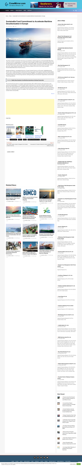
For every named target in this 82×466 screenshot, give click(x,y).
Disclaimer (67, 461)
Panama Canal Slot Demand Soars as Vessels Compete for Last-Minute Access (68, 398)
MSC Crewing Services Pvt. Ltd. (65, 136)
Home (13, 461)
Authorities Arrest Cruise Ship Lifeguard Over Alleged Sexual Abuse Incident (68, 421)
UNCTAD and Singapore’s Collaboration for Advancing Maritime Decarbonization (29, 217)
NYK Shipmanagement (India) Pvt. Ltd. (66, 99)
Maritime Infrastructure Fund (33, 139)
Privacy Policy (52, 461)
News (11, 10)
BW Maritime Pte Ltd (62, 87)
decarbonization (13, 139)
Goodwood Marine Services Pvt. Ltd (65, 251)
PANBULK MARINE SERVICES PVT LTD (66, 285)
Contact (30, 10)
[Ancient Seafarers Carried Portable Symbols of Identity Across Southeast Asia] (60, 409)
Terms (46, 461)
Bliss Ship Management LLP (64, 65)
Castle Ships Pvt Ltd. (62, 296)
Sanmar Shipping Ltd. (62, 226)
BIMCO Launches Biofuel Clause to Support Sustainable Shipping (30, 198)
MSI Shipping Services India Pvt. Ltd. (66, 314)
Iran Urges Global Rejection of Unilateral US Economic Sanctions (69, 448)
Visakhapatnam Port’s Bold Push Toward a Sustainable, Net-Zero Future (13, 235)
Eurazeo (20, 139)
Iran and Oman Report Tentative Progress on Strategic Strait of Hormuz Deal (69, 404)
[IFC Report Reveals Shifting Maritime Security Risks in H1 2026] (60, 425)
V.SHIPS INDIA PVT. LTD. (63, 325)
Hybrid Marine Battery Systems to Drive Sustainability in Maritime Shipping (46, 252)
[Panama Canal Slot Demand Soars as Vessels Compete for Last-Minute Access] (60, 397)
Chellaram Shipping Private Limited (65, 305)
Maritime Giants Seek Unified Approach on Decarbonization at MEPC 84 (13, 216)
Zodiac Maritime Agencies (63, 148)
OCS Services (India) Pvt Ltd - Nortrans (66, 77)
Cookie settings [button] (73, 464)
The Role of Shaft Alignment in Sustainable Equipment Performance (13, 252)
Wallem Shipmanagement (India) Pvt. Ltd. (67, 363)
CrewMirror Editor (10, 201)
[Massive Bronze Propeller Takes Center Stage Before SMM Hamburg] (60, 431)
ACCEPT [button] (78, 464)
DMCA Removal (60, 461)
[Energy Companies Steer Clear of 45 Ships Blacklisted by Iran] (60, 415)
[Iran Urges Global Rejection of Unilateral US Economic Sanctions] (60, 447)
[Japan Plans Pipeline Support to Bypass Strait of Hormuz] (60, 437)
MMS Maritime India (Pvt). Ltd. (64, 337)
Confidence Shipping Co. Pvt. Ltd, (65, 275)
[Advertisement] (30, 107)
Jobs (25, 10)
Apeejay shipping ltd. (62, 174)
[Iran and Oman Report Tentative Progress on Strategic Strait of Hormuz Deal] (60, 403)
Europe (24, 139)
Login (41, 461)
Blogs (7, 10)
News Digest (19, 10)
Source (52, 93)
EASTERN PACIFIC (62, 124)
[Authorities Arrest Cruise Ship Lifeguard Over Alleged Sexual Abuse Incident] (60, 419)
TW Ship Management (63, 214)
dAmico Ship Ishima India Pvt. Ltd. (65, 24)
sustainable (43, 139)
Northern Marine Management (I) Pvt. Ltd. (67, 112)
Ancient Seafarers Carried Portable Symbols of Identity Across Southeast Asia (68, 410)
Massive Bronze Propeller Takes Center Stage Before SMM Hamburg (69, 433)
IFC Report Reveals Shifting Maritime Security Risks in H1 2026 (68, 427)
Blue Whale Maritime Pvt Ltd (64, 351)
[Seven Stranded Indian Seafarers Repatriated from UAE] (60, 442)
